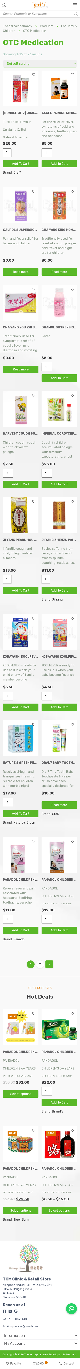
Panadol (19, 939)
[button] (38, 1335)
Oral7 (17, 172)
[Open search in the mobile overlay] (40, 14)
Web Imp (71, 1354)
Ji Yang (57, 599)
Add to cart (20, 164)
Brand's (57, 1111)
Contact (69, 1363)
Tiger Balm (21, 1219)
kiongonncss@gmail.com (22, 1326)
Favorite (15, 1363)
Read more (21, 272)
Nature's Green (24, 822)
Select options (20, 1094)
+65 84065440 (17, 1319)
